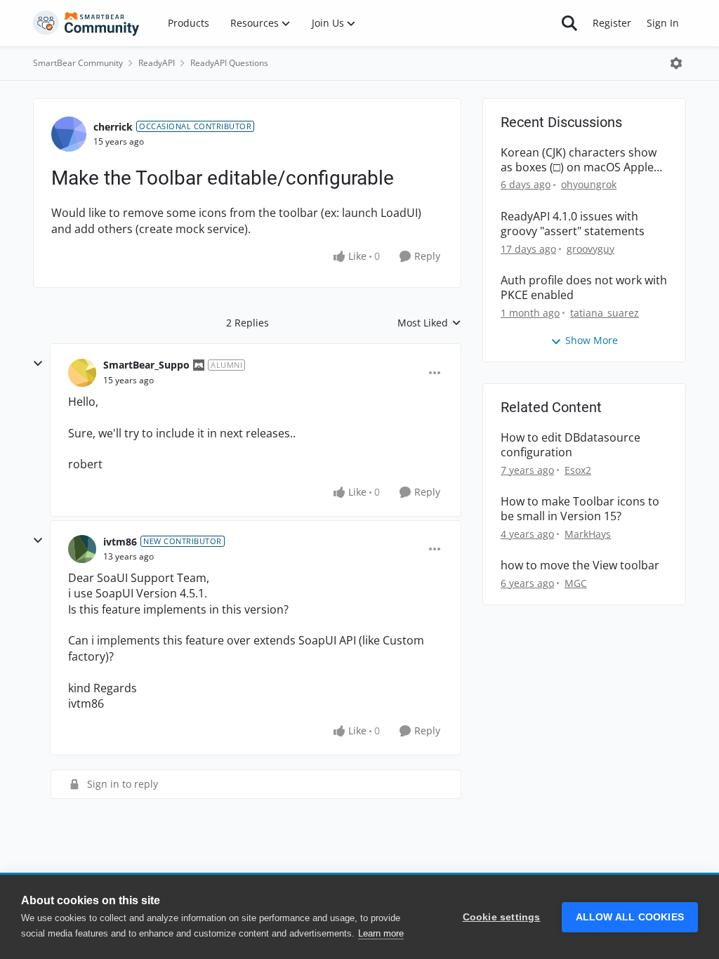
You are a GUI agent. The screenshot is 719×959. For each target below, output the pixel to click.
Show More (591, 340)
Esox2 (578, 470)
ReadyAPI (156, 63)
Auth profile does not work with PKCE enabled (584, 288)
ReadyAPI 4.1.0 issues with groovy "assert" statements (573, 224)
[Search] (569, 23)
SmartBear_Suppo (146, 364)
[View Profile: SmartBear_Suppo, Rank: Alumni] (82, 373)
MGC (576, 583)
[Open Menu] (676, 63)
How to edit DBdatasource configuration (570, 445)
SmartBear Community (78, 63)
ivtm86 (120, 541)
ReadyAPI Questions (229, 63)
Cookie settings (502, 917)
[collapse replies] (37, 363)
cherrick (113, 126)
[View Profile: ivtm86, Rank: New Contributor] (82, 549)
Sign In (663, 22)
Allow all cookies (630, 917)
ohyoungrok (588, 184)
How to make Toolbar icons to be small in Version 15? (580, 509)
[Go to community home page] (86, 23)
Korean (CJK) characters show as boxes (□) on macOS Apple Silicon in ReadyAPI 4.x (579, 160)
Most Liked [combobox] (429, 323)
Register (612, 22)
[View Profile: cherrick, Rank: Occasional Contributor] (68, 134)
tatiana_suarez (604, 312)
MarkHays (588, 534)
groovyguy (590, 249)
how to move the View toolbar (580, 565)
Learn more (381, 933)
